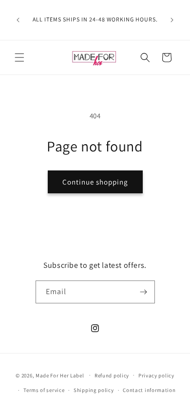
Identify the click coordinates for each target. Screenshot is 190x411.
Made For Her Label (60, 375)
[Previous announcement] (18, 20)
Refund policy (112, 375)
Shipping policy (94, 390)
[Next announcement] (172, 20)
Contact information (149, 390)
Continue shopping (95, 182)
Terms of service (43, 390)
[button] (19, 57)
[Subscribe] (143, 291)
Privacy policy (156, 375)
